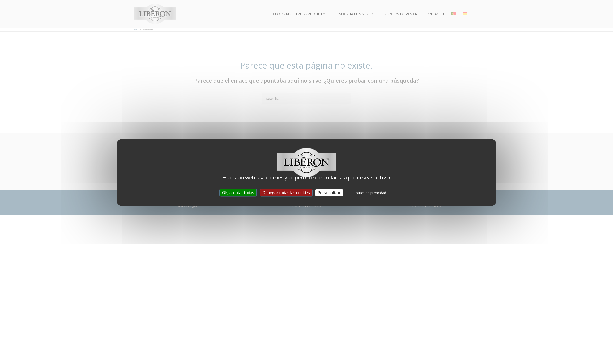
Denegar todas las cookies (286, 192)
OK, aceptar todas (238, 192)
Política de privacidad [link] (369, 192)
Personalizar (329, 192)
